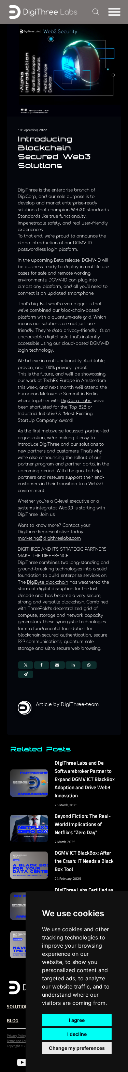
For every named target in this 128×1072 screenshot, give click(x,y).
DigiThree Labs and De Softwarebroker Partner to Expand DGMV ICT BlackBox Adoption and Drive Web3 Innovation (85, 779)
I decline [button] (77, 1034)
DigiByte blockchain (47, 582)
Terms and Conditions (22, 1040)
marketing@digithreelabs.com (49, 538)
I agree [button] (77, 1020)
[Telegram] (25, 674)
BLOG (12, 1020)
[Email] (57, 665)
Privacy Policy (16, 1035)
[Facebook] (41, 665)
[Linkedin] (73, 665)
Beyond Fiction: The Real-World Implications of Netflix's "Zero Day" (83, 824)
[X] (25, 665)
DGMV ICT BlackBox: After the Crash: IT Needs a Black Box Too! (84, 861)
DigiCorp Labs (76, 400)
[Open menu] (114, 12)
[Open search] (96, 12)
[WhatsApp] (89, 665)
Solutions (19, 1006)
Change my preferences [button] (77, 1048)
